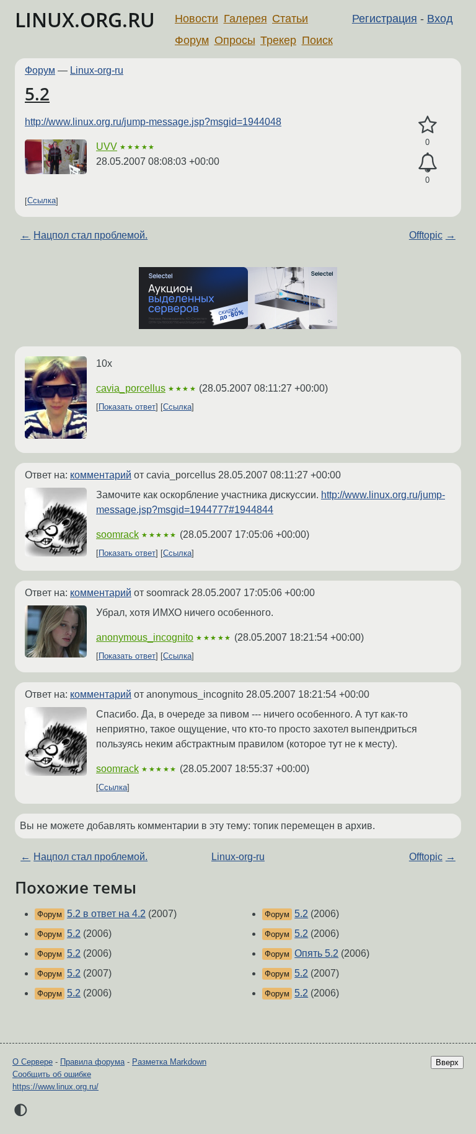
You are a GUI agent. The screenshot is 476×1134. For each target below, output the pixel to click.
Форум (192, 40)
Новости (196, 18)
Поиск (317, 40)
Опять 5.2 (316, 953)
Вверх (447, 1062)
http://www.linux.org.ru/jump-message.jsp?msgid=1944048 (153, 121)
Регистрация (384, 18)
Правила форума (92, 1061)
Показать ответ (127, 406)
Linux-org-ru (96, 70)
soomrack (117, 534)
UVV (106, 146)
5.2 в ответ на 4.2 (106, 913)
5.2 (37, 93)
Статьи (290, 18)
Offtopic (426, 235)
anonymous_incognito (144, 637)
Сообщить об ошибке (51, 1074)
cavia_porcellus (130, 388)
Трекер (278, 40)
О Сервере (32, 1061)
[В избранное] (427, 125)
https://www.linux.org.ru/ (55, 1086)
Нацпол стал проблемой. (90, 235)
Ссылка (41, 201)
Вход (440, 18)
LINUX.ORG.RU (85, 19)
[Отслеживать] (427, 163)
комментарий (100, 475)
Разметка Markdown (169, 1061)
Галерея (245, 18)
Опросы (234, 40)
